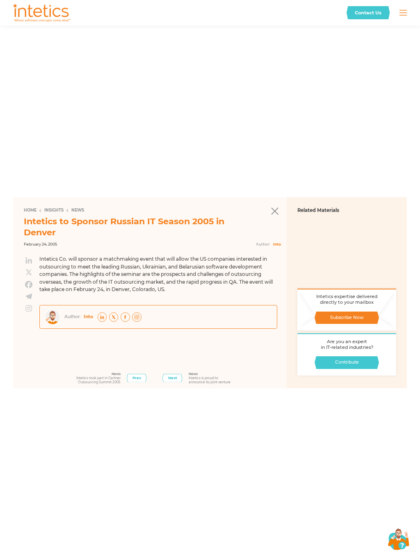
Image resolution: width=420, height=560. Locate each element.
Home (30, 210)
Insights (54, 210)
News (77, 210)
